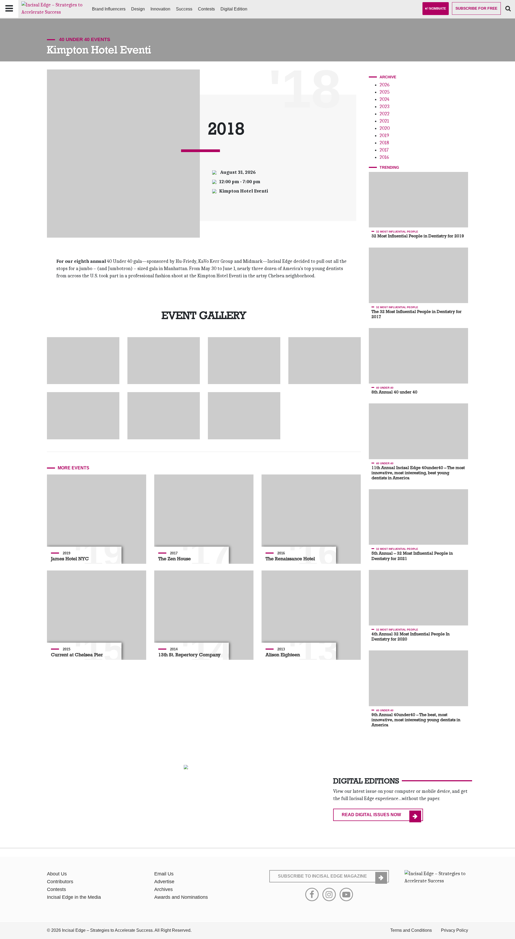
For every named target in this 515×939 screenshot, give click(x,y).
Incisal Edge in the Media (74, 897)
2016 (384, 157)
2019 (384, 135)
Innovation (160, 9)
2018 (384, 143)
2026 (384, 85)
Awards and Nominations (181, 897)
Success (184, 9)
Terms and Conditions (411, 930)
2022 (384, 114)
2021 (384, 121)
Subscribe (476, 8)
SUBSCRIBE (322, 876)
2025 (384, 92)
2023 (384, 106)
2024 (384, 99)
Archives (163, 889)
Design (138, 9)
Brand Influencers (109, 9)
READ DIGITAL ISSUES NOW (371, 814)
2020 (385, 128)
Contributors (60, 881)
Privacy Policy (454, 930)
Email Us (164, 874)
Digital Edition (233, 9)
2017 (384, 150)
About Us (57, 874)
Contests (206, 9)
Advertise (164, 881)
